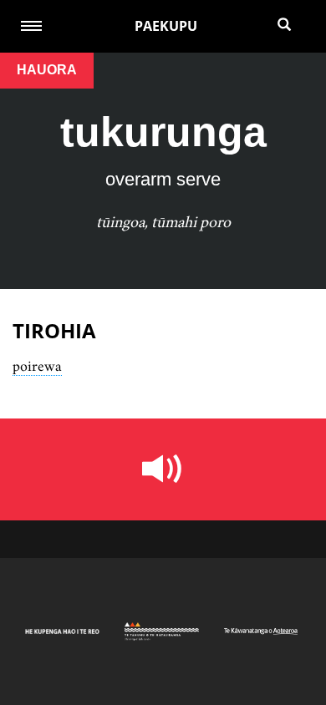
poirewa (37, 366)
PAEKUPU (166, 26)
